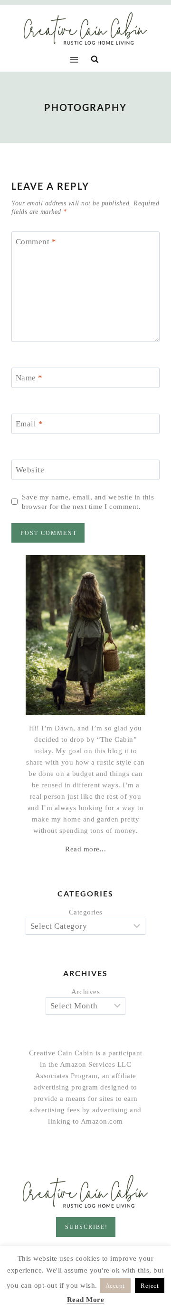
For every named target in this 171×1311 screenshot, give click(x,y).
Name (29, 377)
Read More (85, 1299)
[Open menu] (76, 59)
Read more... (85, 849)
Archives (85, 992)
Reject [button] (150, 1285)
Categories (86, 912)
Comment (36, 241)
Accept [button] (115, 1285)
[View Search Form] (95, 59)
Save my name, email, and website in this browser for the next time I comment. (88, 501)
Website (30, 469)
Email (29, 423)
